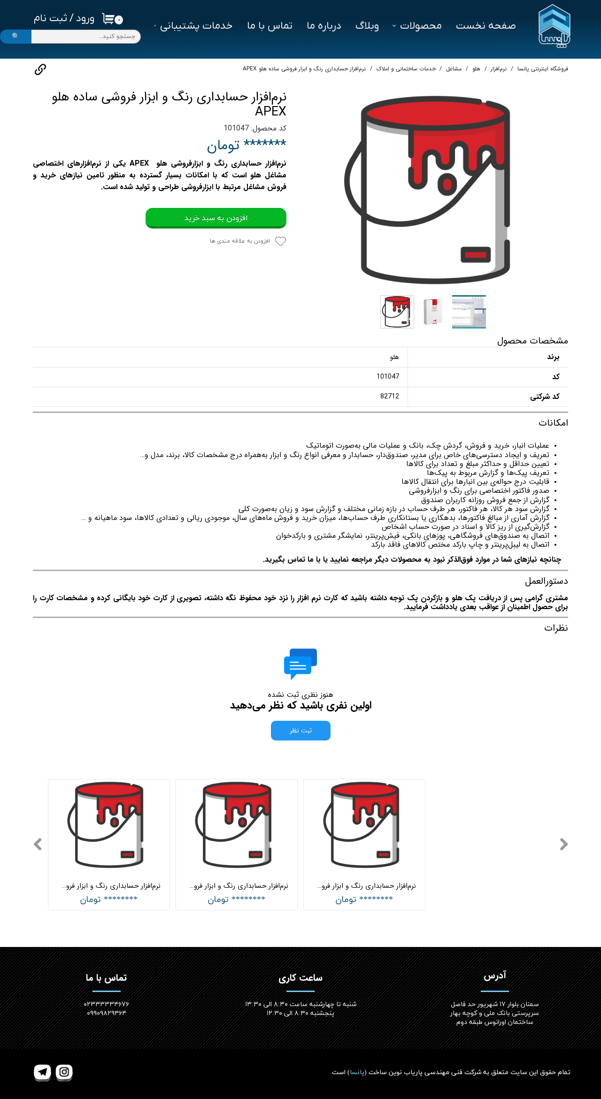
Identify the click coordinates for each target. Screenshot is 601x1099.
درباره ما (324, 26)
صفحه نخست (486, 26)
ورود (85, 18)
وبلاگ (367, 26)
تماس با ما (270, 26)
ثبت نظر (301, 730)
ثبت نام (50, 18)
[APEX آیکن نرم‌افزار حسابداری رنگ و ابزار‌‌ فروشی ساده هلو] (434, 190)
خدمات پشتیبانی (196, 26)
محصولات (421, 26)
